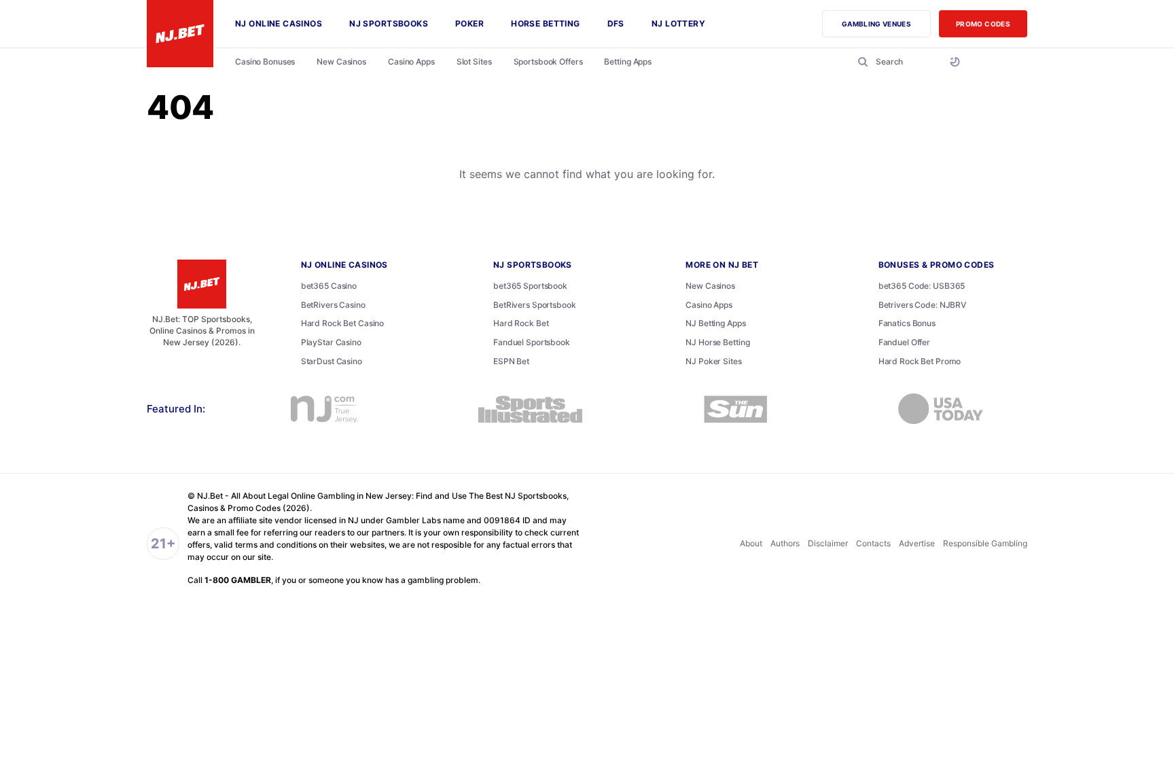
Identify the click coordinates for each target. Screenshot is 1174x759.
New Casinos (710, 286)
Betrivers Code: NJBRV (922, 305)
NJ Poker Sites (713, 361)
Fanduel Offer (904, 342)
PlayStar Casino (331, 342)
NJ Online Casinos (344, 265)
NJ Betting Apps (715, 323)
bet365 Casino (329, 286)
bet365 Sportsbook (530, 286)
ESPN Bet (511, 361)
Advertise (917, 543)
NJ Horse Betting (717, 342)
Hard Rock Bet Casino (343, 323)
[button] (878, 62)
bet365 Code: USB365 (921, 286)
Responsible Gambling (985, 543)
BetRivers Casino (333, 305)
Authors (785, 543)
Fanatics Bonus (907, 323)
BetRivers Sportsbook (534, 305)
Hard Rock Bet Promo (919, 361)
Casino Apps (709, 305)
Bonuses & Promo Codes (936, 265)
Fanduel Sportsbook (531, 342)
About (751, 543)
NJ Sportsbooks (532, 265)
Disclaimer (828, 543)
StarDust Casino (331, 361)
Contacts (873, 543)
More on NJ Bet (722, 265)
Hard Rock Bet (520, 323)
